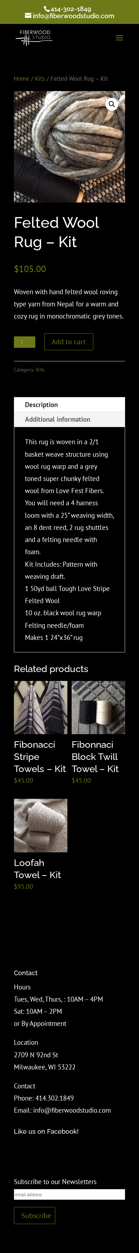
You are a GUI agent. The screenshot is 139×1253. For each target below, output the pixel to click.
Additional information (57, 419)
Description (41, 404)
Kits (40, 78)
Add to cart (69, 341)
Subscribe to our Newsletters (55, 1181)
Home (21, 78)
